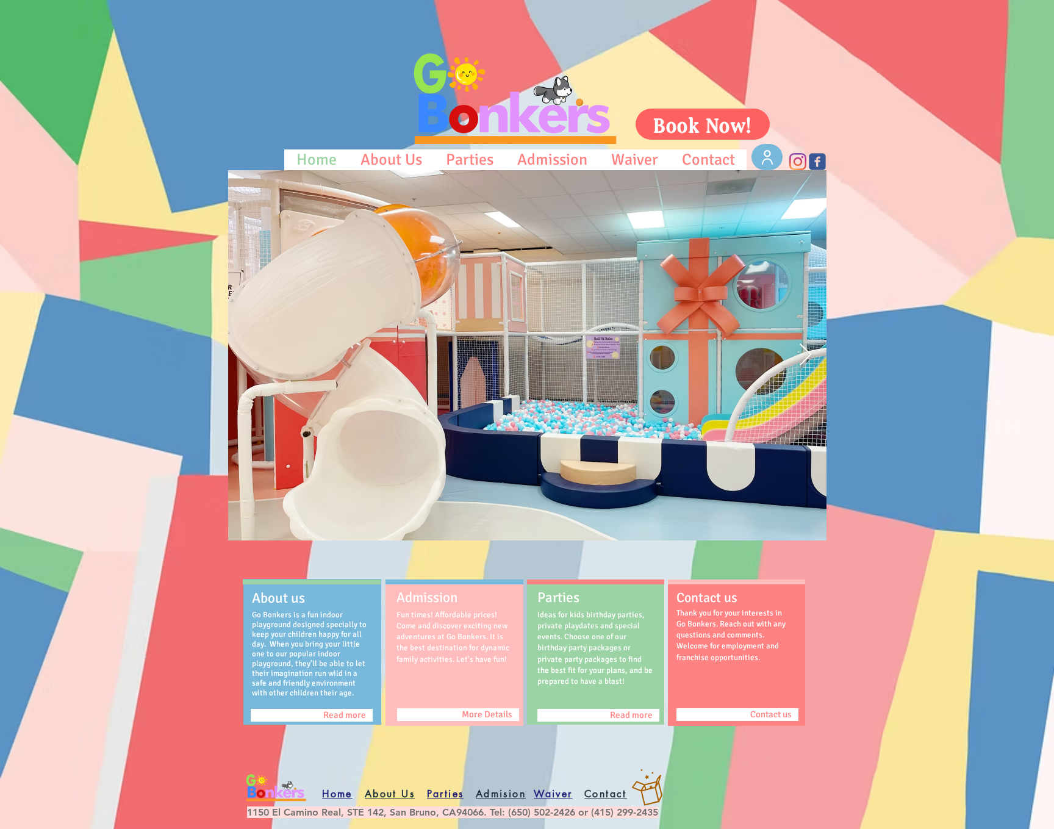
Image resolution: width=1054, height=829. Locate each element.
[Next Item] (805, 355)
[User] (767, 157)
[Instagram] (797, 161)
